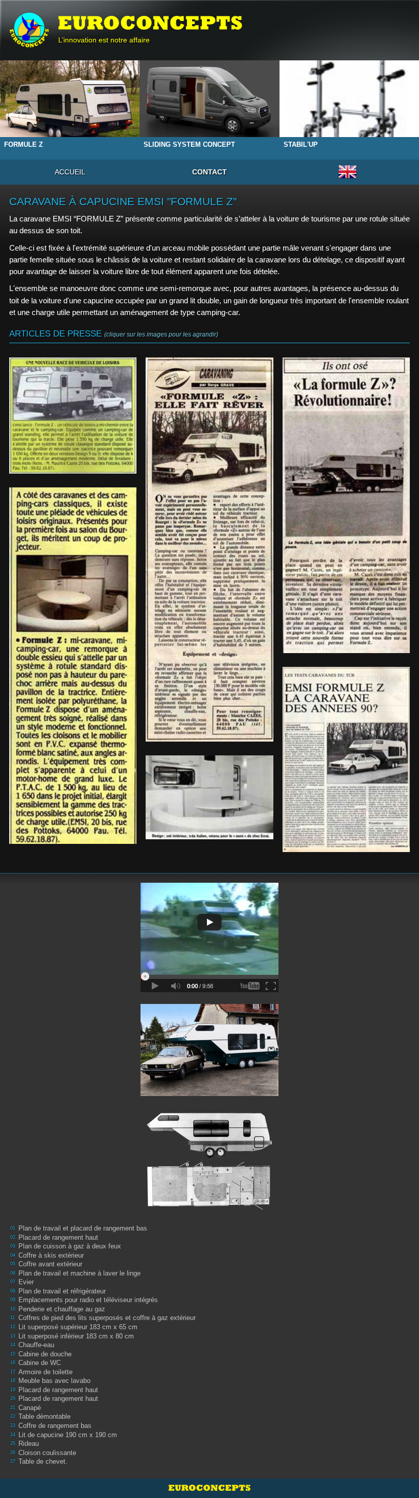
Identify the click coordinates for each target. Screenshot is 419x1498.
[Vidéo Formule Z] (209, 990)
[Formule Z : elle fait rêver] (209, 549)
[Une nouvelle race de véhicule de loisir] (72, 415)
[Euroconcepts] (29, 30)
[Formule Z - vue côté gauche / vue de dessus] (209, 1210)
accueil (70, 172)
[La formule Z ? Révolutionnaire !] (346, 505)
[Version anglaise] (347, 178)
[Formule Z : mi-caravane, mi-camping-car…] (72, 665)
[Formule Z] (209, 1094)
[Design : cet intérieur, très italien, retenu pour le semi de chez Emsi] (209, 797)
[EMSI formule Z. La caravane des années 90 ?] (346, 759)
